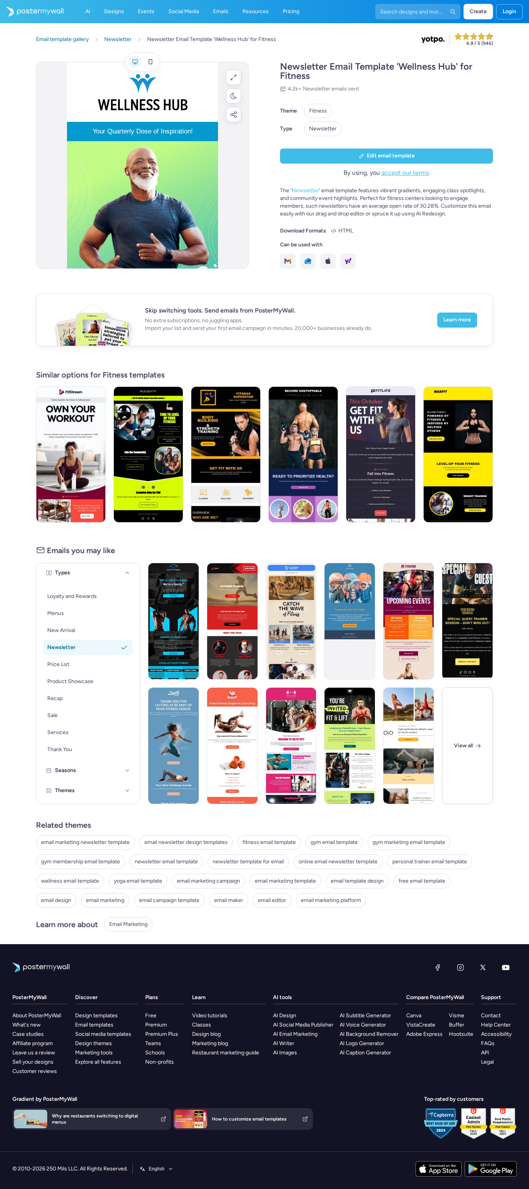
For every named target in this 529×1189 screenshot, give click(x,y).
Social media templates (103, 1034)
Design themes (93, 1043)
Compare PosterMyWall (435, 997)
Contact (491, 1015)
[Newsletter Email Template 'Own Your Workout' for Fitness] (71, 454)
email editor (272, 900)
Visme (456, 1015)
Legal (487, 1062)
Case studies (28, 1034)
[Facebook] (437, 967)
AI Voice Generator (363, 1025)
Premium (156, 1025)
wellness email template (70, 881)
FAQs (488, 1043)
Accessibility (496, 1034)
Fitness (318, 111)
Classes (201, 1025)
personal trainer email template (429, 861)
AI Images (285, 1052)
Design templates (96, 1015)
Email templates (94, 1025)
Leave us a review (33, 1052)
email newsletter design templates (186, 842)
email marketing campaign (208, 881)
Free (150, 1015)
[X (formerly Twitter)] (483, 967)
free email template (421, 881)
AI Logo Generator (362, 1043)
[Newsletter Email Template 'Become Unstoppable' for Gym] (303, 454)
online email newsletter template (338, 861)
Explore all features (98, 1062)
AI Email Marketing (295, 1034)
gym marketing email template (409, 842)
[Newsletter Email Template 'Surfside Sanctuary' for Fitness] (291, 621)
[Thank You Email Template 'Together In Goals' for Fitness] (173, 745)
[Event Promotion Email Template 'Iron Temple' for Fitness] (467, 621)
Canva (413, 1015)
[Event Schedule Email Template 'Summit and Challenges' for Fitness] (408, 621)
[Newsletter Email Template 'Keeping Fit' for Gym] (173, 621)
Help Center (496, 1025)
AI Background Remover (369, 1034)
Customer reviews (34, 1071)
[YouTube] (506, 967)
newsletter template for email (248, 861)
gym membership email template (80, 861)
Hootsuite (461, 1034)
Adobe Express (424, 1034)
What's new (26, 1025)
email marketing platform (331, 900)
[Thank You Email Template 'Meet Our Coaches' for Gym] (291, 745)
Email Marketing (128, 924)
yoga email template (138, 881)
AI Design (284, 1015)
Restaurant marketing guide (225, 1052)
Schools (155, 1052)
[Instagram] (460, 967)
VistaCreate (420, 1025)
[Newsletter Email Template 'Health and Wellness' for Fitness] (381, 454)
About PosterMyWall (36, 1015)
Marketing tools (94, 1052)
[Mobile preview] (150, 62)
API (485, 1052)
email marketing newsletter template (85, 842)
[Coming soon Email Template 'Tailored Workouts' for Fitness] (232, 745)
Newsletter (323, 128)
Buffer (456, 1025)
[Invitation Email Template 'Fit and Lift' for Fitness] (349, 745)
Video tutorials (209, 1015)
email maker (228, 900)
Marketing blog (210, 1043)
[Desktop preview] (135, 62)
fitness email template (269, 842)
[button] (233, 77)
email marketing (105, 900)
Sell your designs (32, 1062)
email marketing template (285, 881)
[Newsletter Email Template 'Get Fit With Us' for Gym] (226, 454)
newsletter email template (166, 861)
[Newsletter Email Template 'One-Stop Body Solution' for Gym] (232, 621)
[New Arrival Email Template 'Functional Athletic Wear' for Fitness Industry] (408, 745)
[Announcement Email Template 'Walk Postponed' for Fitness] (349, 621)
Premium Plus (161, 1034)
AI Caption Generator (365, 1052)
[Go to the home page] (32, 11)
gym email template (334, 842)
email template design (357, 881)
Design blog (206, 1034)
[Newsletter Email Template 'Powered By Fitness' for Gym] (458, 454)
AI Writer (283, 1043)
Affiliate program (32, 1043)
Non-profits (159, 1062)
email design (56, 900)
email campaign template (169, 900)
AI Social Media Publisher (303, 1025)
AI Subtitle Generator (365, 1015)
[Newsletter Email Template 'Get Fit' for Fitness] (148, 454)
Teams (153, 1043)
